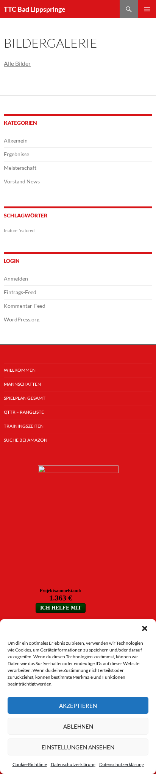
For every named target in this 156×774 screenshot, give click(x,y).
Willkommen (20, 370)
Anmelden (16, 278)
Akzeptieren (78, 705)
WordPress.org (21, 319)
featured (26, 230)
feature (10, 230)
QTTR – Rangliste (24, 412)
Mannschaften (22, 384)
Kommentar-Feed (24, 305)
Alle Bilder (17, 63)
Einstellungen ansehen (78, 747)
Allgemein (16, 140)
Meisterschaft (20, 167)
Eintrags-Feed (20, 292)
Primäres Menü (147, 9)
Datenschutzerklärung (73, 764)
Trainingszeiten (24, 426)
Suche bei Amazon (25, 440)
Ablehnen (78, 726)
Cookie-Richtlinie (29, 764)
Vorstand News (22, 181)
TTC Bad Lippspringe (35, 9)
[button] (144, 628)
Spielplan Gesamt (24, 398)
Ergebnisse (16, 154)
